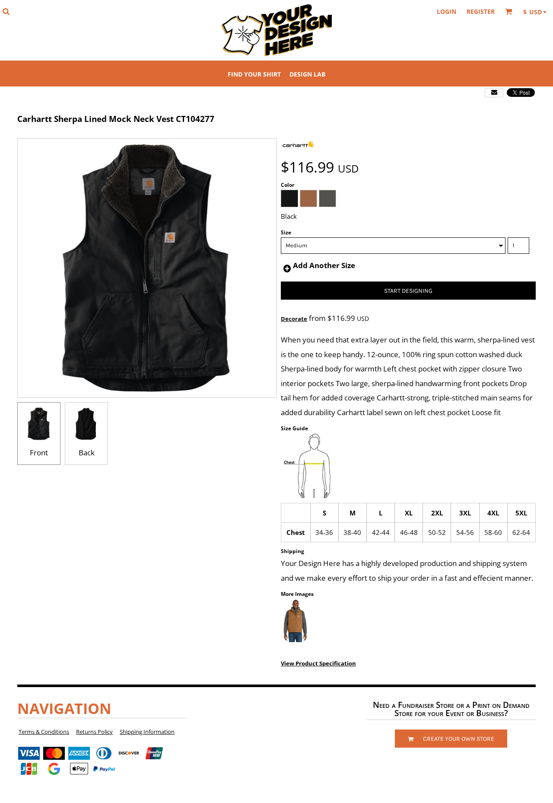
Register (481, 11)
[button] (6, 11)
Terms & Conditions (44, 732)
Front (39, 452)
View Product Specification (318, 663)
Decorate (294, 319)
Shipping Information (147, 732)
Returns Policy (94, 732)
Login (446, 11)
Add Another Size (324, 265)
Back (87, 452)
